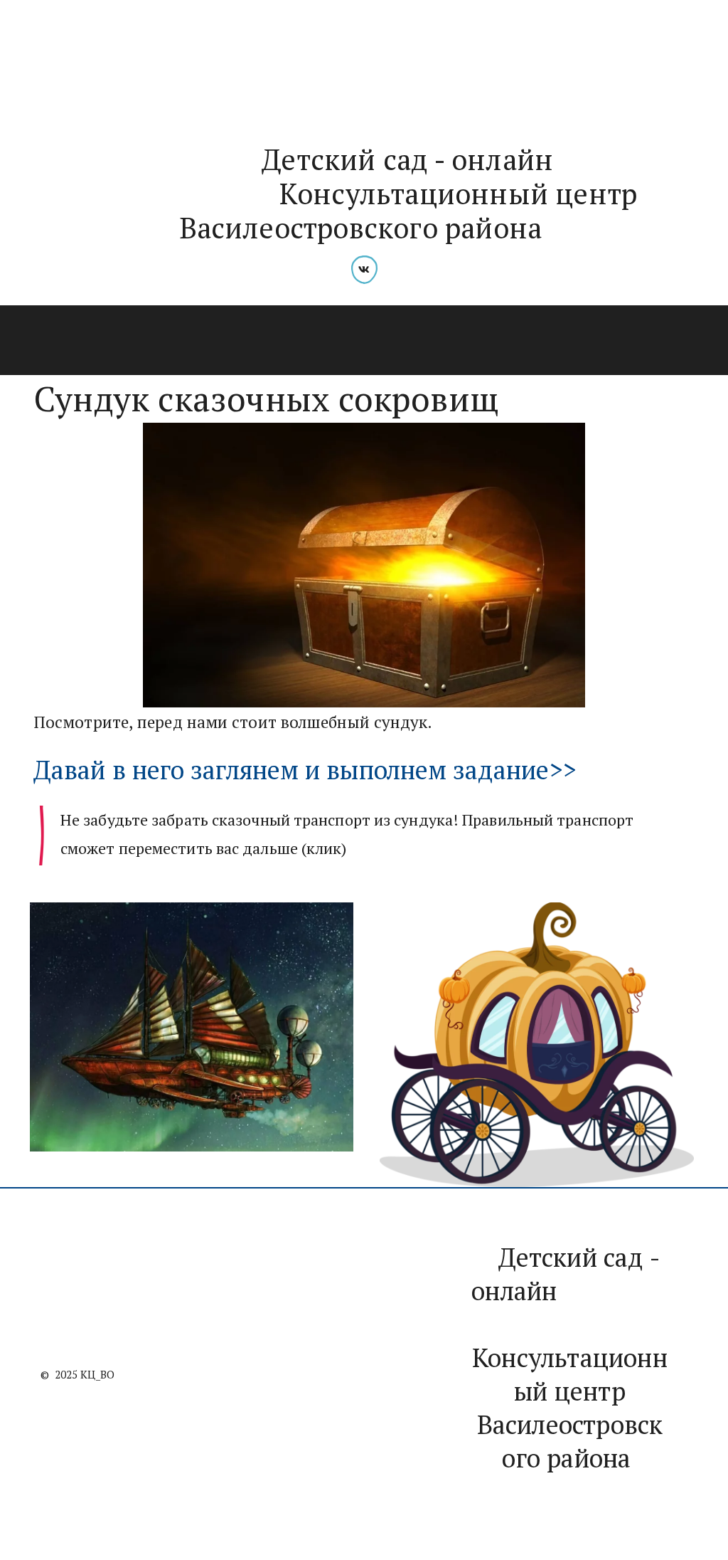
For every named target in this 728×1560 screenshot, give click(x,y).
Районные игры (349, 340)
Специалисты (74, 340)
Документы (476, 340)
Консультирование (200, 340)
